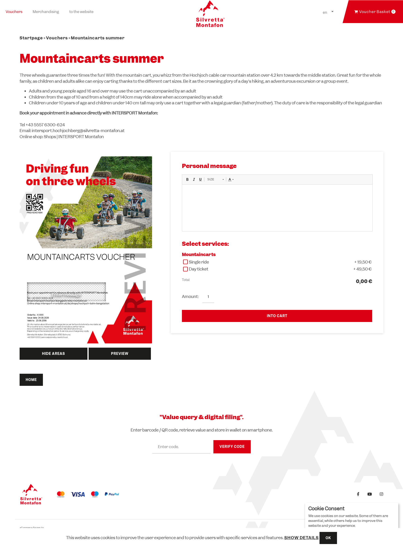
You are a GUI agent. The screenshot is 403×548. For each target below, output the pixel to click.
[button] (187, 179)
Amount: (190, 296)
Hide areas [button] (53, 353)
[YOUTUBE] (369, 494)
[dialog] (351, 523)
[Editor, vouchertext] (277, 208)
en (325, 12)
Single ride (199, 262)
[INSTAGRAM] (381, 494)
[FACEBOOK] (358, 494)
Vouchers (14, 11)
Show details (301, 537)
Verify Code (232, 446)
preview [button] (120, 353)
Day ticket (198, 269)
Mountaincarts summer (98, 38)
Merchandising (46, 11)
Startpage (31, 38)
